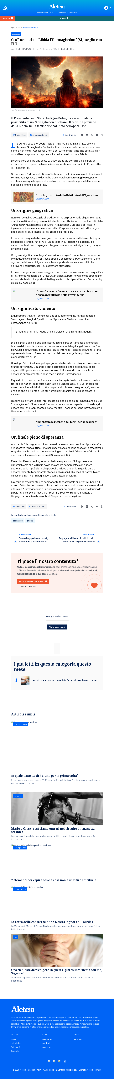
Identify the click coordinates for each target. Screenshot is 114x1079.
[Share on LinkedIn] (87, 135)
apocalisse (18, 520)
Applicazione (47, 1043)
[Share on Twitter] (92, 135)
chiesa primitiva (20, 724)
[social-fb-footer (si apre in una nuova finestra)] (54, 1061)
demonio (18, 796)
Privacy (98, 1070)
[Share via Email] (97, 135)
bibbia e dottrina (30, 27)
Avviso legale (48, 1070)
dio (15, 937)
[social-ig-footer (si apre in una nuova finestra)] (65, 1061)
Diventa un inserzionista (66, 1070)
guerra (30, 520)
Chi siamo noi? (34, 1070)
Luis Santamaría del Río (46, 49)
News (13, 1039)
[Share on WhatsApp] (102, 135)
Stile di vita (15, 1043)
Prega (62, 18)
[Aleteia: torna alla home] (57, 6)
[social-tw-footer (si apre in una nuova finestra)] (59, 1061)
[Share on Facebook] (82, 135)
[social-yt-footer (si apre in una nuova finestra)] (49, 1061)
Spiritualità (15, 27)
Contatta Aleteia (86, 1070)
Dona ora (6, 18)
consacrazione (20, 889)
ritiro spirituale (20, 847)
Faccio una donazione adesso (31, 581)
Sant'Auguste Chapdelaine (67, 12)
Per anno (77, 1039)
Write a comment (57, 627)
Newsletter (47, 1039)
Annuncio (46, 1047)
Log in (66, 616)
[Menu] (19, 8)
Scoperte (15, 1051)
